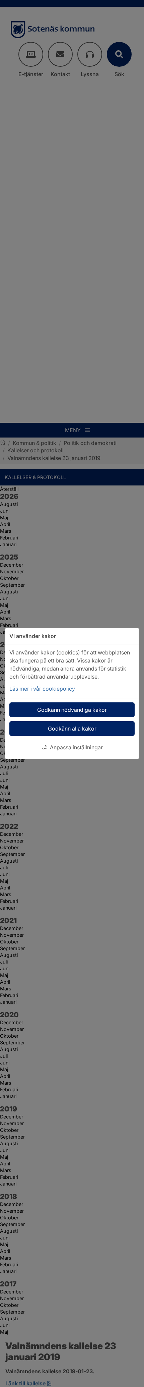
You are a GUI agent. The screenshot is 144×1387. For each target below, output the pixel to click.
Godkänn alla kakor (72, 728)
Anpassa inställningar (76, 747)
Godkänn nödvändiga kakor (72, 709)
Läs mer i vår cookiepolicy (42, 688)
